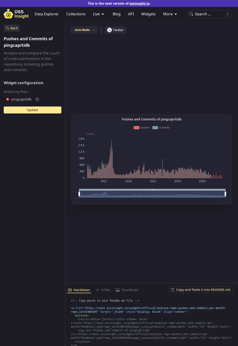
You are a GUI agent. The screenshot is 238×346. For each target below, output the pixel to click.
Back (14, 28)
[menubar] (119, 14)
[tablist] (151, 290)
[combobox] (84, 30)
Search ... (211, 14)
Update (32, 110)
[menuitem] (99, 14)
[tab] (79, 290)
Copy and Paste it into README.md (203, 289)
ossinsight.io (139, 3)
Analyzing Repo (16, 91)
